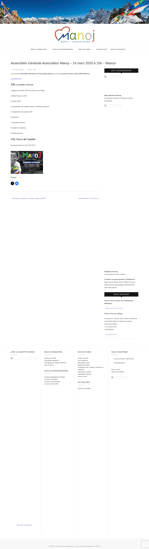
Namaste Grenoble (84, 365)
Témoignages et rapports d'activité (55, 363)
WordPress (97, 546)
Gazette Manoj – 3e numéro (89, 198)
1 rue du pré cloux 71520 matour (123, 359)
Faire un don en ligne (114, 308)
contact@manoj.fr (119, 363)
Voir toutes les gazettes (24, 525)
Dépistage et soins (84, 363)
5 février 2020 (31, 69)
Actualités (101, 49)
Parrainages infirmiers (85, 374)
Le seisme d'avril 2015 (51, 384)
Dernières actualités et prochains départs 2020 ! (28, 198)
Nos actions (85, 49)
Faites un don (115, 369)
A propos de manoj (50, 358)
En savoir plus (111, 334)
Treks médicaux (83, 360)
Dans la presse (49, 365)
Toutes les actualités (84, 388)
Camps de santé (83, 358)
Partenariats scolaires (85, 372)
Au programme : (16, 78)
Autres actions (82, 376)
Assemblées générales (51, 360)
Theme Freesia (79, 546)
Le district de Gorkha (50, 379)
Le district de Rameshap (52, 381)
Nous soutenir (118, 49)
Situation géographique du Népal (54, 377)
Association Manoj (17, 48)
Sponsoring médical (117, 372)
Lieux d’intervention (62, 49)
